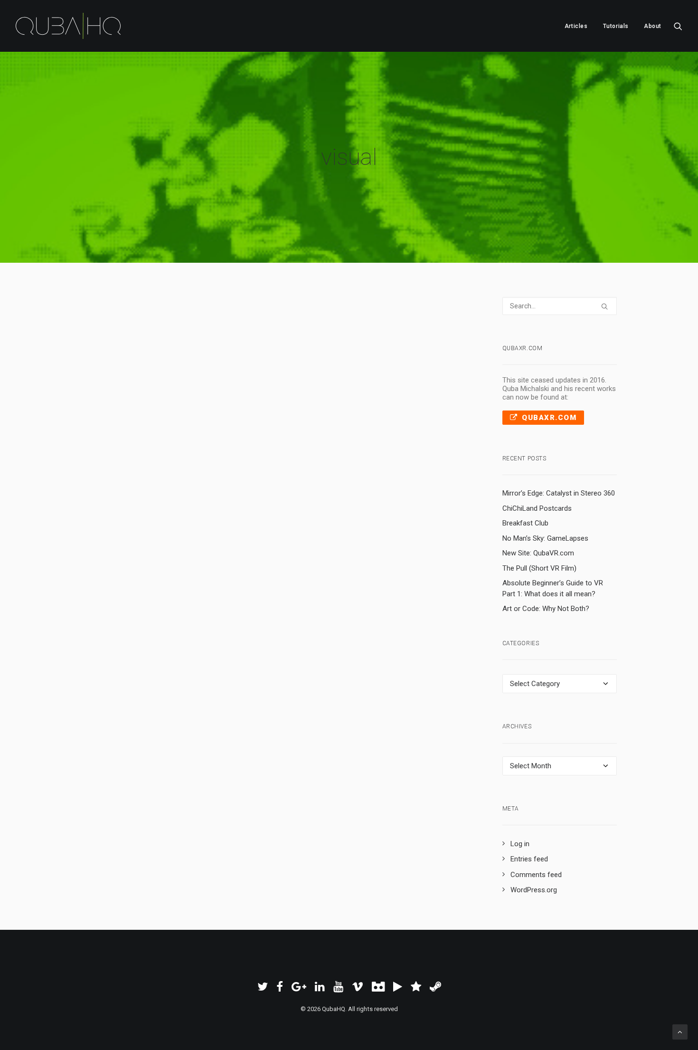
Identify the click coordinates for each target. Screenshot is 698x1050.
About (652, 26)
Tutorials (616, 26)
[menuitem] (576, 26)
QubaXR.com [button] (549, 417)
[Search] (559, 306)
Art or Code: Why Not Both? (545, 608)
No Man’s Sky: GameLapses (545, 538)
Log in (519, 844)
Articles (576, 26)
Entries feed (529, 859)
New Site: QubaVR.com (538, 553)
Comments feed (536, 874)
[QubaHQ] (68, 26)
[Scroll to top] (680, 1031)
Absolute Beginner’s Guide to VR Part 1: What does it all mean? (552, 588)
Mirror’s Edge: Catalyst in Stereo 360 (558, 493)
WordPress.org (533, 890)
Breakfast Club (525, 523)
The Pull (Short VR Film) (539, 568)
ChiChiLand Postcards (537, 508)
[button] (678, 26)
